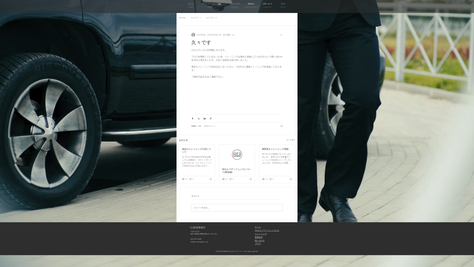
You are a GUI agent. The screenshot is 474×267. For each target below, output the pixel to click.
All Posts (182, 18)
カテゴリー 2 (211, 18)
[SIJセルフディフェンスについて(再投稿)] (237, 155)
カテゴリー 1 (196, 18)
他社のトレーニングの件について (196, 150)
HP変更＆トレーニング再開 (275, 149)
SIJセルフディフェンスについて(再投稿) (236, 171)
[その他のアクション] (281, 34)
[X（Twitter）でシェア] (198, 118)
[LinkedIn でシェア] (204, 118)
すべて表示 (290, 140)
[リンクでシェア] (210, 118)
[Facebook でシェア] (192, 118)
